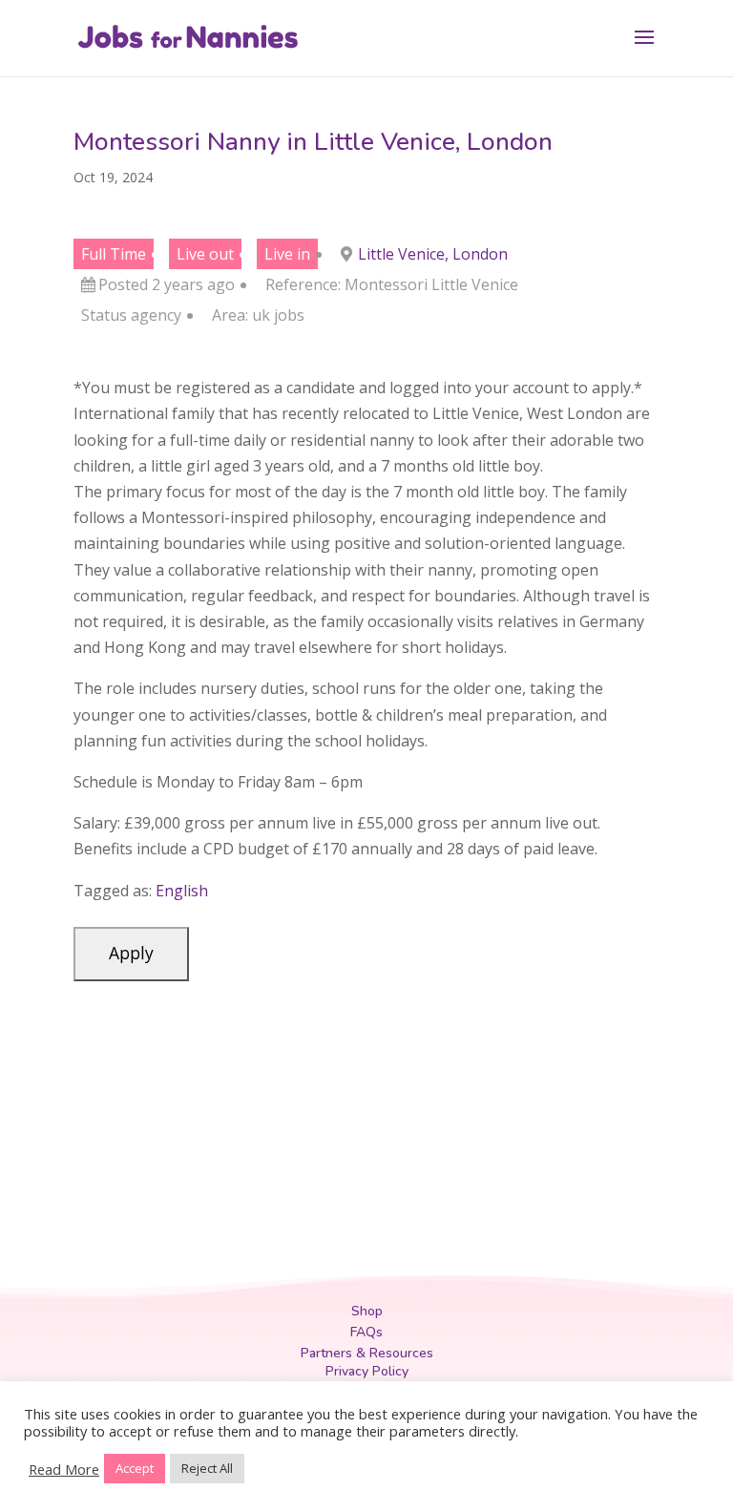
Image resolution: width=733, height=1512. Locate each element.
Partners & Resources (367, 1353)
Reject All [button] (207, 1468)
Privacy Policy (366, 1371)
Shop (367, 1311)
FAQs (366, 1332)
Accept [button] (134, 1468)
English (182, 890)
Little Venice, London (433, 253)
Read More (64, 1469)
